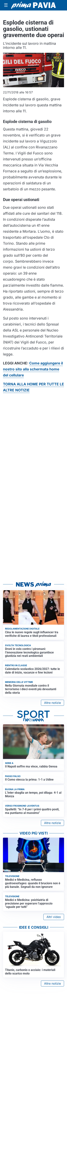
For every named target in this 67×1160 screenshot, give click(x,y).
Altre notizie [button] (52, 703)
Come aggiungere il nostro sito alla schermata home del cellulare (33, 369)
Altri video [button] (54, 917)
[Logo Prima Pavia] (33, 5)
